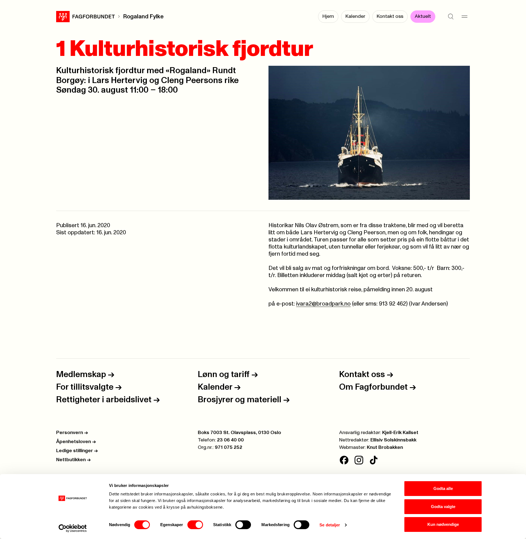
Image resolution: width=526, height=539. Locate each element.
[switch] (195, 524)
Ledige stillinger (77, 450)
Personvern (72, 432)
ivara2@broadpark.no (323, 304)
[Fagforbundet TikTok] (374, 460)
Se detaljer (329, 525)
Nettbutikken (73, 459)
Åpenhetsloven (76, 441)
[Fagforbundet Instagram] (359, 460)
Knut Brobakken (385, 447)
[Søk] (450, 16)
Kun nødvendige (443, 524)
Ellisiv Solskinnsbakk (393, 440)
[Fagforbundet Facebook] (344, 460)
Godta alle (443, 488)
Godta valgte (443, 506)
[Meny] (464, 16)
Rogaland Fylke (143, 16)
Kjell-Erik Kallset (400, 432)
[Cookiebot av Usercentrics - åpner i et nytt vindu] (73, 528)
